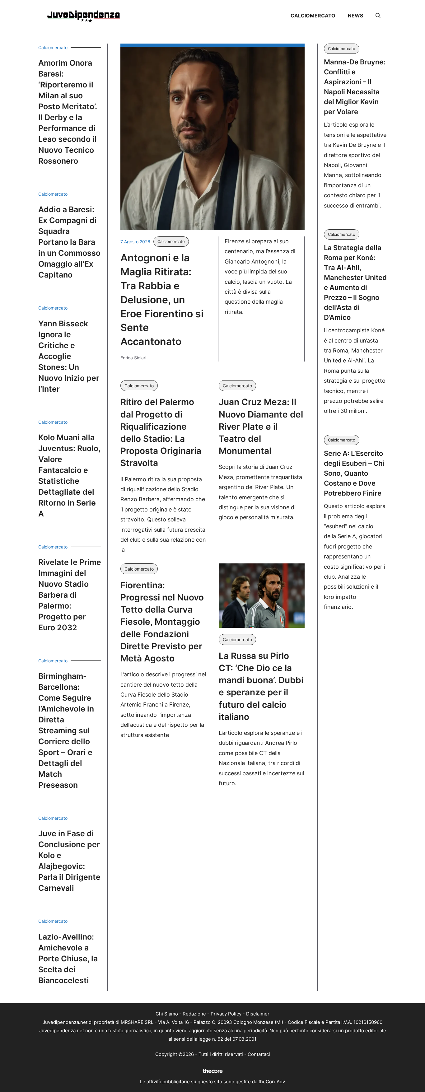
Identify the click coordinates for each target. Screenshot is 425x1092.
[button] (378, 15)
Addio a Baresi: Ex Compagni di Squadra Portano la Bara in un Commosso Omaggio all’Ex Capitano (69, 242)
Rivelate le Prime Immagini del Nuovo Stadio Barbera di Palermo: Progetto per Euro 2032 (69, 595)
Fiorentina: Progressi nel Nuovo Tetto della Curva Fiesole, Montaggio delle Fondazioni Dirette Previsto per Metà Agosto (162, 622)
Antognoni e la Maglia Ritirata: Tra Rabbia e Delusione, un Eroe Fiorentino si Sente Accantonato (161, 300)
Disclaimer (257, 1014)
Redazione (194, 1014)
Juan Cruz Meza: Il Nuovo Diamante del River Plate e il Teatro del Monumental (261, 426)
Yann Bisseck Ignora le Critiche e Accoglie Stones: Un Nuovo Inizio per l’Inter (68, 356)
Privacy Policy (226, 1014)
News (355, 15)
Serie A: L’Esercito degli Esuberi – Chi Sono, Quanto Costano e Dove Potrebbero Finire (354, 473)
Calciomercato (313, 15)
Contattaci (259, 1054)
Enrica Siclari (133, 357)
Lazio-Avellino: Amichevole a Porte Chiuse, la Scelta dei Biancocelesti (68, 958)
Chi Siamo (167, 1014)
